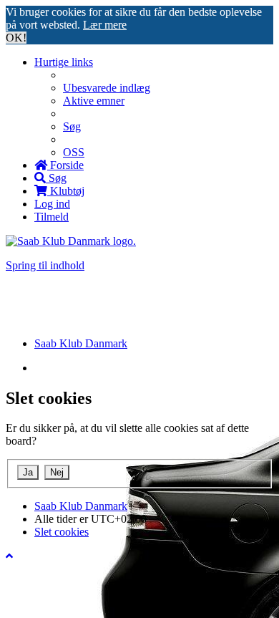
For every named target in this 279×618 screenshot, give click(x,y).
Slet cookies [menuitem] (61, 532)
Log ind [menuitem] (52, 204)
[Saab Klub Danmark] (71, 241)
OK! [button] (16, 38)
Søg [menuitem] (72, 126)
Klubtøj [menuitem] (65, 191)
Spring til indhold (45, 265)
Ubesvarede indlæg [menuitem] (106, 88)
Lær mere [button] (105, 25)
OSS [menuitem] (73, 152)
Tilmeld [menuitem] (51, 217)
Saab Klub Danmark (80, 506)
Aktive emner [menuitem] (93, 101)
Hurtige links (63, 62)
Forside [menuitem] (65, 165)
